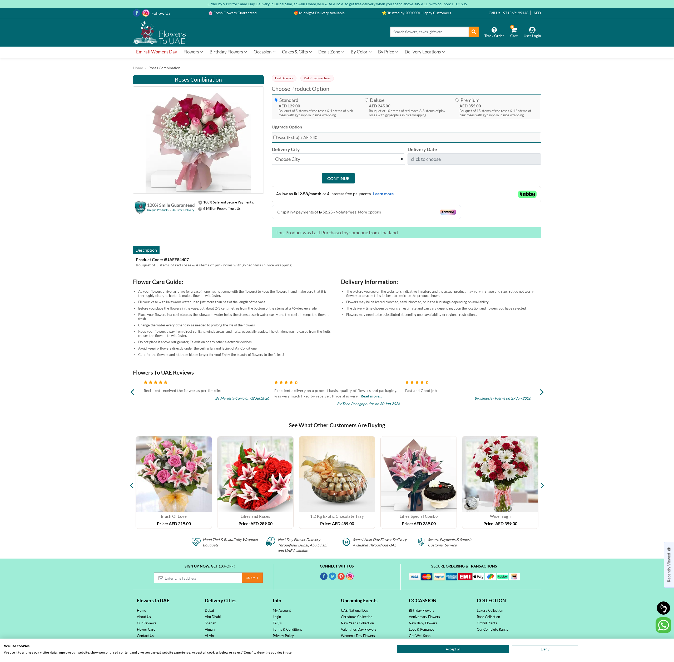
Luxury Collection (490, 610)
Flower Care (146, 629)
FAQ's (277, 623)
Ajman (210, 629)
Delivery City (286, 149)
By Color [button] (359, 51)
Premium (469, 100)
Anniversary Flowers (424, 617)
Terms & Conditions (287, 629)
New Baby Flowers (423, 623)
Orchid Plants (487, 623)
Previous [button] (131, 482)
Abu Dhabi (213, 617)
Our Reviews (146, 623)
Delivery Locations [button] (423, 51)
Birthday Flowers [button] (227, 51)
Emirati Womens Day (156, 51)
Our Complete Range (492, 629)
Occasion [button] (263, 51)
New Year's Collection (357, 623)
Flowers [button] (192, 51)
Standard (288, 100)
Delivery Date (422, 149)
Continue (338, 178)
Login (277, 617)
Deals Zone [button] (329, 51)
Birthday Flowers (421, 610)
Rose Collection (488, 617)
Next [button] (542, 482)
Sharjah (210, 623)
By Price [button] (386, 51)
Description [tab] (146, 249)
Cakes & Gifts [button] (295, 51)
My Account (282, 610)
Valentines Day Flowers (358, 629)
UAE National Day (355, 610)
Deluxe (377, 100)
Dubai (209, 610)
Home (138, 68)
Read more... (240, 396)
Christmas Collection (356, 617)
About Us (144, 617)
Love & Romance (421, 629)
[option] (174, 482)
